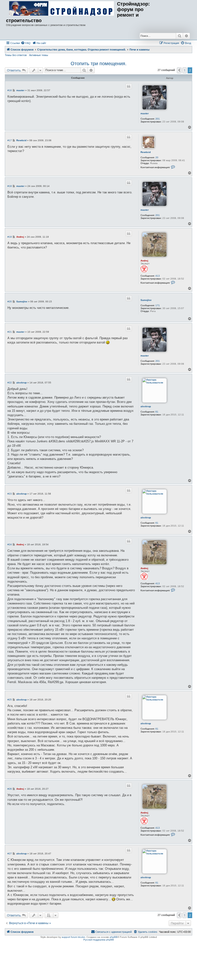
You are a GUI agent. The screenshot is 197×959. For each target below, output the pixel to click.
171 (157, 305)
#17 (9, 140)
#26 (9, 789)
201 (157, 118)
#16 (9, 90)
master (145, 113)
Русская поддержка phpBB (98, 939)
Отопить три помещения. (99, 63)
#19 (9, 236)
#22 (9, 382)
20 (156, 157)
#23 (9, 493)
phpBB (113, 937)
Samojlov (146, 300)
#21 (9, 331)
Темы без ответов (16, 55)
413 (157, 275)
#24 (9, 544)
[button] (179, 70)
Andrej (144, 260)
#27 (9, 853)
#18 (9, 186)
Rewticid (146, 152)
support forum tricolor (73, 937)
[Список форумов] (61, 8)
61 (156, 411)
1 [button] (184, 70)
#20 (9, 301)
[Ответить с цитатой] (129, 86)
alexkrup (146, 406)
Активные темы (38, 55)
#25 (9, 699)
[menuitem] (26, 43)
